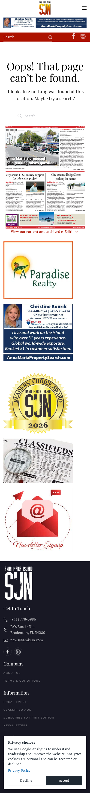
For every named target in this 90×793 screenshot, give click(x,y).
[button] (84, 8)
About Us (12, 672)
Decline (26, 780)
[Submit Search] (50, 37)
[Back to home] (45, 8)
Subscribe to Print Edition (28, 717)
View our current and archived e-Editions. (45, 231)
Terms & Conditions (22, 680)
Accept (64, 780)
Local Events (16, 702)
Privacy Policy (19, 770)
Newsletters (15, 725)
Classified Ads (17, 709)
